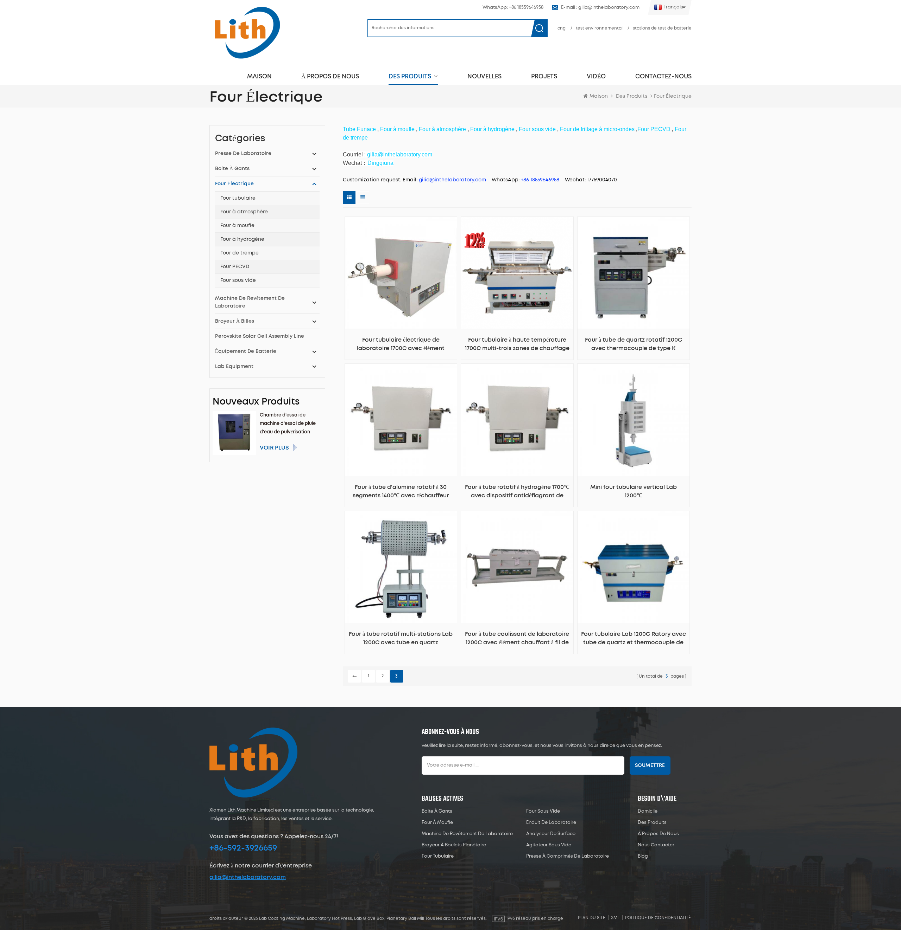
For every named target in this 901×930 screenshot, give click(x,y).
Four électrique (234, 183)
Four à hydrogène (242, 239)
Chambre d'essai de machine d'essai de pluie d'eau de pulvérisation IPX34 (288, 425)
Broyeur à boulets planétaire (454, 845)
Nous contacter (656, 845)
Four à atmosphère (244, 212)
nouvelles (484, 76)
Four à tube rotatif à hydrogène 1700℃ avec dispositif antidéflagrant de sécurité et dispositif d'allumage (517, 492)
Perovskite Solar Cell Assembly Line (259, 336)
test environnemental (599, 28)
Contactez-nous (663, 76)
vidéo (596, 76)
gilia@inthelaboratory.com (247, 877)
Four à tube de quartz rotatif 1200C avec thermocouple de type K (633, 344)
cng (561, 28)
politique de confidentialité (658, 918)
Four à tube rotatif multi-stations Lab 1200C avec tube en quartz (401, 638)
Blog (643, 856)
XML (615, 918)
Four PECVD (234, 267)
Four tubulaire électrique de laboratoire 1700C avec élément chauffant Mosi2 (401, 345)
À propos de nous (330, 76)
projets (544, 76)
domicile (647, 811)
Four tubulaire (238, 198)
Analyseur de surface (550, 834)
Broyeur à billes (234, 321)
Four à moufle (237, 226)
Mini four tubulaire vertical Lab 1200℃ (633, 491)
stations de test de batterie (662, 28)
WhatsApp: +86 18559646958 (513, 7)
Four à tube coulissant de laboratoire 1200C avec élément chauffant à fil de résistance (517, 639)
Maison (259, 76)
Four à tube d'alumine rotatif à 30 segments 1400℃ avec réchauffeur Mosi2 (401, 492)
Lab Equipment (234, 366)
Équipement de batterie (245, 351)
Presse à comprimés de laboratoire (567, 856)
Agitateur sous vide (548, 845)
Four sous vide (238, 280)
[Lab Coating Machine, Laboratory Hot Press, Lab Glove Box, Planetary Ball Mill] (247, 32)
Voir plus (274, 448)
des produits (652, 823)
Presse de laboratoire (243, 153)
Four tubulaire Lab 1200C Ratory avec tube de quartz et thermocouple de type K (633, 639)
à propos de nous (658, 834)
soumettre (650, 765)
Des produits (410, 76)
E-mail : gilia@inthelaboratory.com (600, 7)
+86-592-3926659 (243, 848)
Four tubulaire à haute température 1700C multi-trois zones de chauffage (517, 344)
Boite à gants (232, 168)
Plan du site (591, 918)
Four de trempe (239, 253)
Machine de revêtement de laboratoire (250, 302)
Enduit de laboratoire (551, 823)
